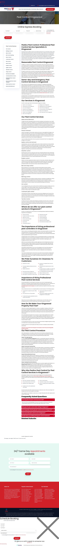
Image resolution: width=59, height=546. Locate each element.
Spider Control (9, 67)
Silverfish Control (9, 69)
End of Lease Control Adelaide (50, 498)
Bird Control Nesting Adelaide (50, 490)
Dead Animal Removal (10, 86)
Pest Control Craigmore (26, 499)
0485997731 (3, 1)
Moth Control (8, 63)
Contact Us (41, 9)
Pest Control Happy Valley (26, 492)
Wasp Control (8, 71)
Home (20, 9)
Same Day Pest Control (10, 84)
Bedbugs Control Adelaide (49, 489)
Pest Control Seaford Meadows (27, 493)
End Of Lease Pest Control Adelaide (11, 82)
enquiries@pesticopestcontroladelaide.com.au (47, 5)
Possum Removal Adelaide (38, 497)
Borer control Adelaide (38, 491)
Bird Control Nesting (10, 55)
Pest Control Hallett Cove (26, 497)
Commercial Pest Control (11, 75)
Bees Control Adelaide (38, 490)
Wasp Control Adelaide (48, 495)
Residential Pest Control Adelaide (10, 78)
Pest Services (33, 9)
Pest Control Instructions (26, 9)
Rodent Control (9, 65)
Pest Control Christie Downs (26, 496)
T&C (52, 31)
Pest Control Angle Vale (26, 498)
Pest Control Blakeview (25, 495)
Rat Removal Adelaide (10, 73)
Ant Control (8, 48)
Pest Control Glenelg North (26, 491)
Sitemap (42, 509)
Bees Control (8, 53)
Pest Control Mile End (25, 490)
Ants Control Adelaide (38, 489)
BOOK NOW (3, 2)
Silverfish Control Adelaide (49, 493)
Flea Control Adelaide (38, 492)
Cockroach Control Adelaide (49, 491)
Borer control (8, 57)
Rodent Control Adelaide (38, 493)
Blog (37, 9)
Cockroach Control (9, 59)
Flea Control (8, 61)
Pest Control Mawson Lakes (26, 489)
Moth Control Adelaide (48, 492)
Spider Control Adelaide (38, 495)
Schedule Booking (4, 543)
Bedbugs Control (9, 51)
